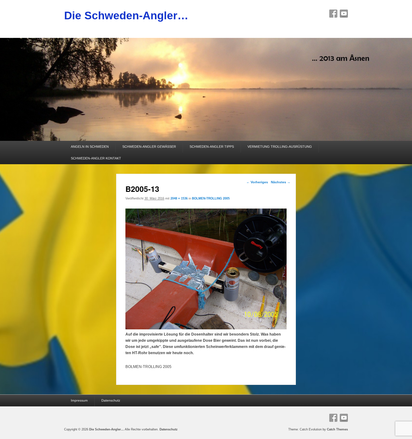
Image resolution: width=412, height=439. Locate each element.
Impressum (79, 400)
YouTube (344, 14)
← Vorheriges (257, 182)
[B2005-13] (206, 328)
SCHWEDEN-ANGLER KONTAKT (96, 158)
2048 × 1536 (179, 198)
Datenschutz (110, 400)
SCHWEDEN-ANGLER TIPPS (212, 146)
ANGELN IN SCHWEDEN (90, 146)
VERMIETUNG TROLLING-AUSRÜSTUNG (279, 146)
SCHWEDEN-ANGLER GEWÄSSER (149, 146)
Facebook (333, 14)
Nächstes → (280, 182)
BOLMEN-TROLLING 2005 (211, 198)
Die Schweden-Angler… (126, 15)
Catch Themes (337, 429)
